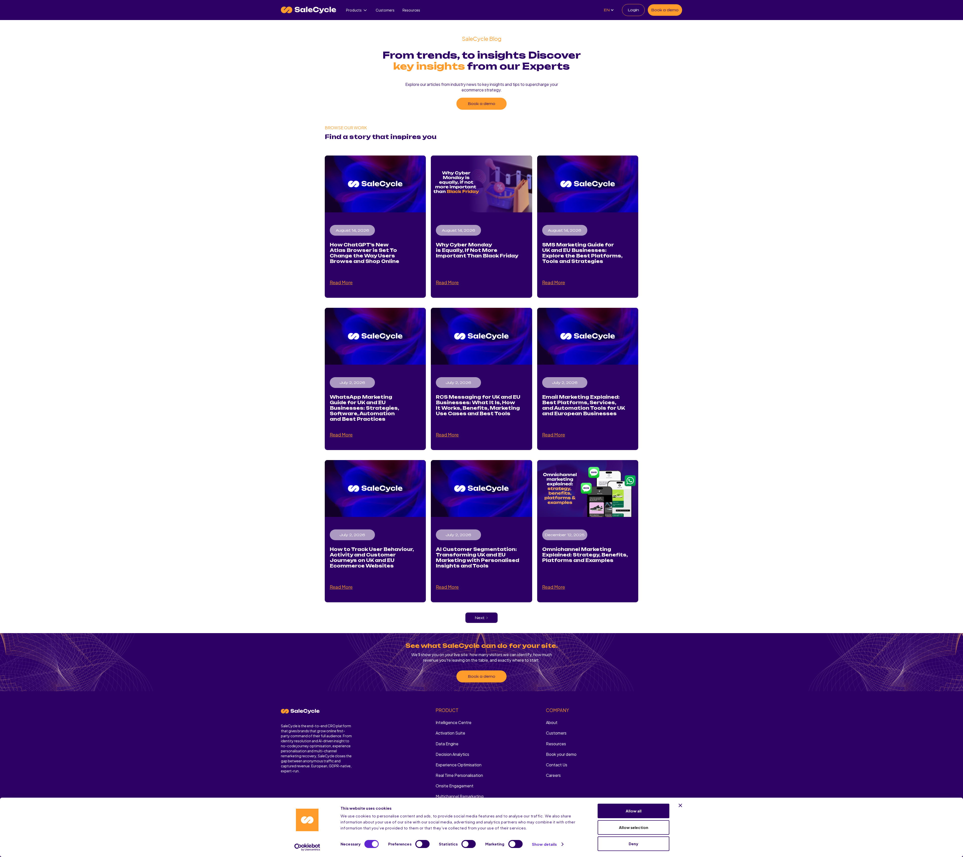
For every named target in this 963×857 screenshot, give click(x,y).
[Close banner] (680, 805)
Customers (385, 10)
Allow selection (633, 827)
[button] (357, 10)
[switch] (422, 844)
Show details (544, 844)
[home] (308, 10)
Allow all (633, 810)
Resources (411, 10)
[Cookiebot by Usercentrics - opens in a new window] (307, 847)
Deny (633, 843)
